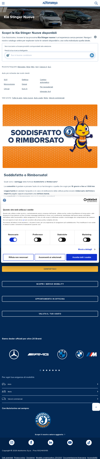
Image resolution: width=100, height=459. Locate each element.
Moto (46, 98)
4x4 (37, 67)
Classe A (43, 67)
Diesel (24, 84)
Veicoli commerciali (56, 98)
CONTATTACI (50, 269)
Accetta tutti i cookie (81, 257)
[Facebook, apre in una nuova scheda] (31, 442)
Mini (32, 67)
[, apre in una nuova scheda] (14, 354)
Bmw (28, 67)
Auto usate (38, 98)
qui (24, 220)
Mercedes (22, 67)
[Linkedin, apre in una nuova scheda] (50, 442)
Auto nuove (28, 98)
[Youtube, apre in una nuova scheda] (70, 442)
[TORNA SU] (96, 407)
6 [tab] (56, 370)
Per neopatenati (46, 87)
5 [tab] (53, 370)
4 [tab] (49, 370)
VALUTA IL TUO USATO (50, 314)
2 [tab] (43, 370)
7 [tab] (59, 370)
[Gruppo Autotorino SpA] (50, 3)
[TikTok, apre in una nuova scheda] (89, 442)
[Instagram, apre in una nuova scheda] (11, 442)
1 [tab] (40, 370)
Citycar (7, 89)
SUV (5, 80)
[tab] (96, 3)
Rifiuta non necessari (18, 257)
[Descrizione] (95, 37)
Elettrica (25, 80)
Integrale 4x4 (45, 91)
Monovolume (9, 84)
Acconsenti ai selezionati (50, 257)
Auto (9, 384)
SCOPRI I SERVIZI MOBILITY (50, 284)
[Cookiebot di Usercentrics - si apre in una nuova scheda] (85, 200)
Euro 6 (24, 89)
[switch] (37, 240)
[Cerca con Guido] (92, 55)
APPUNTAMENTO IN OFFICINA (50, 299)
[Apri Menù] (3, 3)
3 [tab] (46, 370)
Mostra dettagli (85, 249)
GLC (49, 67)
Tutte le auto (17, 98)
